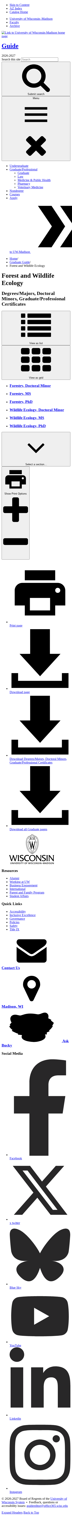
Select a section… (36, 464)
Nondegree (17, 190)
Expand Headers (12, 1512)
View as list (36, 343)
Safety (14, 925)
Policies (14, 922)
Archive (15, 26)
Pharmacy (24, 183)
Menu (36, 98)
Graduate (23, 173)
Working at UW (20, 881)
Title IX (14, 929)
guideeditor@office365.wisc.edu (47, 1505)
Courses (15, 194)
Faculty (14, 22)
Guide (10, 45)
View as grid (36, 377)
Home (13, 258)
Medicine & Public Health (34, 180)
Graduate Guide (20, 262)
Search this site (11, 59)
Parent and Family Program (27, 892)
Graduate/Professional (23, 169)
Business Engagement (23, 885)
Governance (17, 918)
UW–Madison (31, 18)
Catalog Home (19, 12)
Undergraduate (19, 165)
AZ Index (16, 8)
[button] (40, 759)
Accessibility (18, 911)
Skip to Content (19, 5)
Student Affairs (19, 896)
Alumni (14, 878)
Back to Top (31, 1512)
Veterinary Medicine (30, 187)
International (17, 889)
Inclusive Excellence (23, 915)
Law (20, 176)
